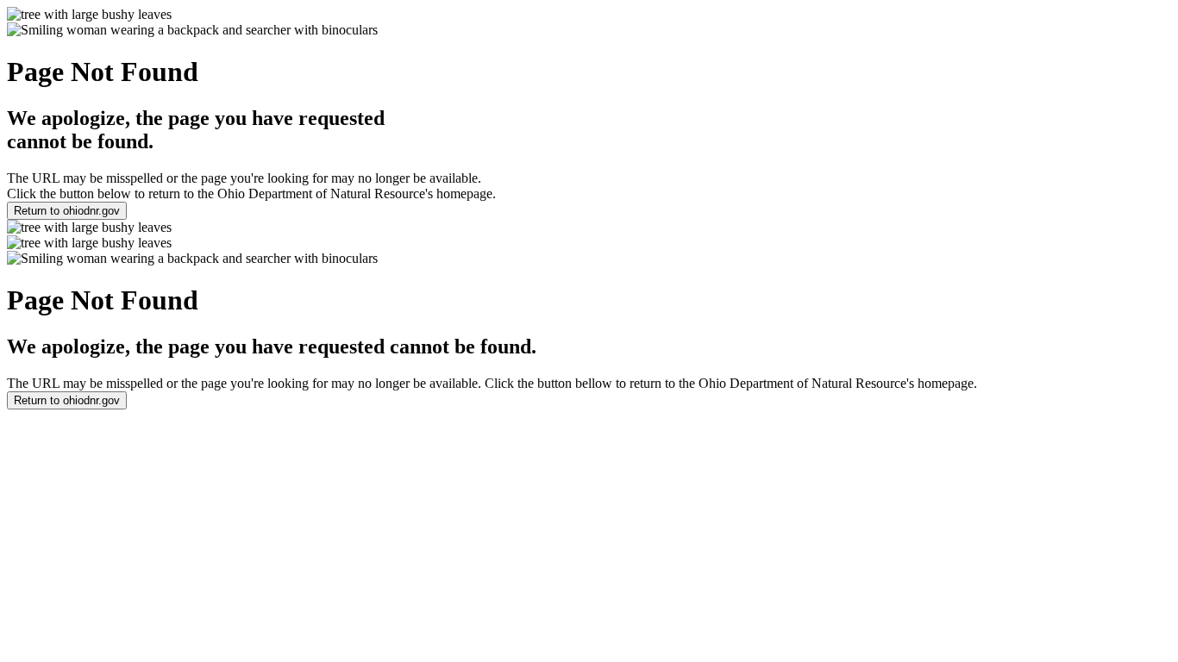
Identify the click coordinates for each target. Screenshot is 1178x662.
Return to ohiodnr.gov (67, 210)
